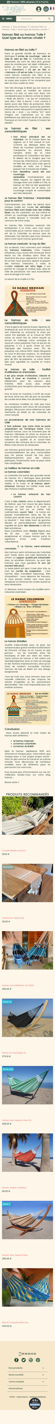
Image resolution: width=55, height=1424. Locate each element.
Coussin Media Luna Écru (14, 850)
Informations (16, 1388)
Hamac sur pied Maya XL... (14, 1052)
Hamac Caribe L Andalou (14, 1187)
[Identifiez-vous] (38, 8)
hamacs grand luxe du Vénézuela (27, 449)
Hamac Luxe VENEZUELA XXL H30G (18, 985)
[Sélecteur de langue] (52, 8)
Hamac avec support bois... (15, 1255)
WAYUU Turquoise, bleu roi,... (15, 1322)
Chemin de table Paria (13, 918)
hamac (19, 751)
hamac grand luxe (33, 238)
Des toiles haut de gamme (35, 520)
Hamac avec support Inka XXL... (17, 1120)
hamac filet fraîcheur (21, 225)
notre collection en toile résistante (27, 411)
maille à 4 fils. (27, 279)
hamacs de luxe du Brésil (19, 669)
